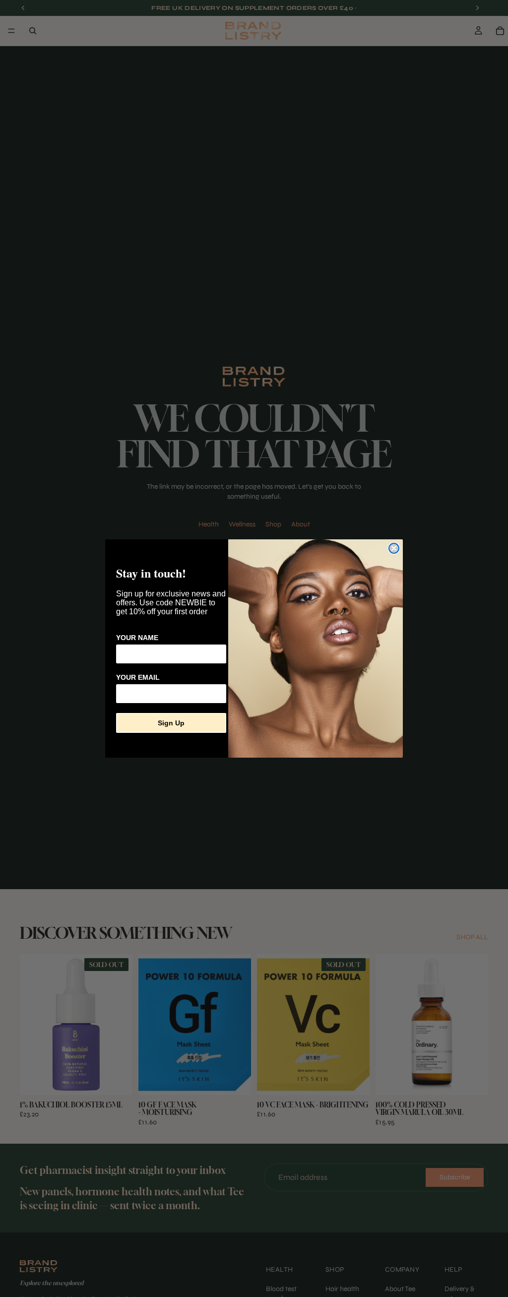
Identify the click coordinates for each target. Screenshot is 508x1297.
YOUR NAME (137, 638)
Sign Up (171, 723)
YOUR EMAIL (138, 677)
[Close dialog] (394, 548)
